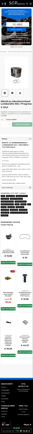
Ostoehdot (4, 399)
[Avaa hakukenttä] (27, 4)
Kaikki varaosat (10, 196)
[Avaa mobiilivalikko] (2, 3)
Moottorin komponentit (16, 198)
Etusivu (3, 387)
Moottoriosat (11, 207)
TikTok (3, 416)
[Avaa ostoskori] (30, 4)
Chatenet (23, 204)
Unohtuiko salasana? (23, 414)
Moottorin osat (19, 207)
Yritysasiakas (5, 390)
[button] (5, 4)
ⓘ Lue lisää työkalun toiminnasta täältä (16, 43)
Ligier (3, 196)
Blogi (3, 401)
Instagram (4, 414)
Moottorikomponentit (21, 196)
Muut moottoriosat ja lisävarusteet (19, 212)
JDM (29, 204)
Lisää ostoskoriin (8, 262)
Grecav (17, 204)
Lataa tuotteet (16, 29)
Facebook (4, 411)
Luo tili (23, 411)
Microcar (4, 207)
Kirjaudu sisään (23, 409)
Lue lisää (4, 115)
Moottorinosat (5, 198)
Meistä (3, 396)
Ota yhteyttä (5, 393)
